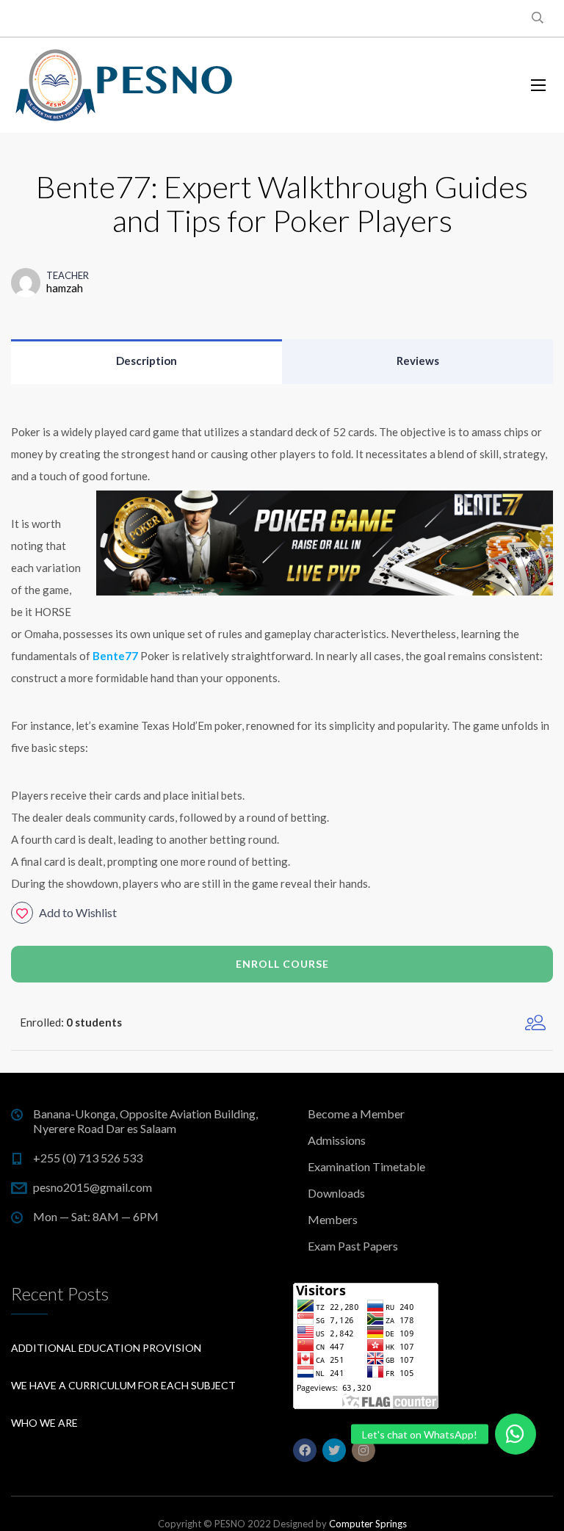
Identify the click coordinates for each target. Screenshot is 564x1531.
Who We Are (44, 1422)
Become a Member (356, 1114)
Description (146, 360)
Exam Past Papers (353, 1246)
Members (333, 1219)
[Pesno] (125, 85)
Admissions (337, 1140)
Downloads (336, 1193)
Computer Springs (368, 1524)
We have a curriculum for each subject (123, 1385)
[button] (515, 1434)
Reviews (418, 360)
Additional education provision (106, 1348)
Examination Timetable (366, 1166)
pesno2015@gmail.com (92, 1187)
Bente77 (115, 655)
